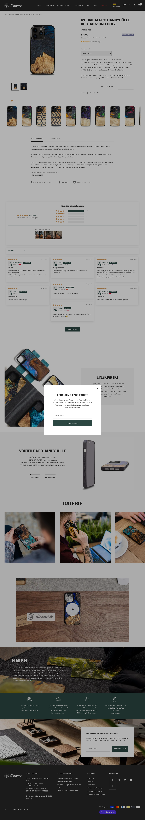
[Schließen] (97, 388)
